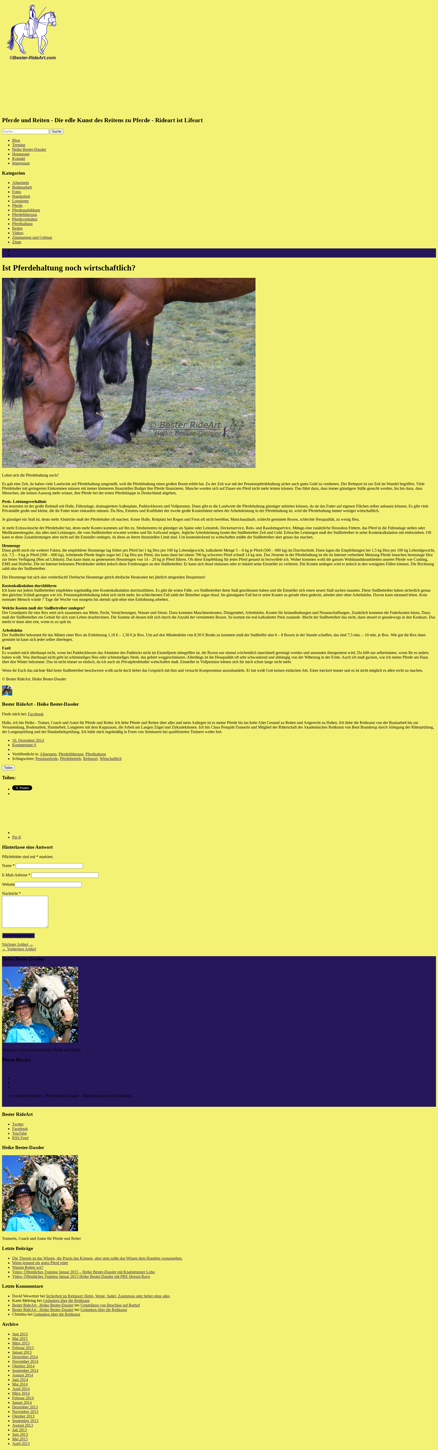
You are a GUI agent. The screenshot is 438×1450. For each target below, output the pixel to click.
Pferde (17, 205)
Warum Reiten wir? (27, 1267)
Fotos (16, 192)
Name (8, 865)
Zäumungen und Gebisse (32, 237)
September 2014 (25, 1370)
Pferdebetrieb (70, 758)
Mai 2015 (20, 1338)
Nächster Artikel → (17, 944)
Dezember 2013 (25, 1407)
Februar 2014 (23, 1398)
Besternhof (21, 1078)
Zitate (16, 242)
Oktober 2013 (23, 1416)
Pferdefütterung (24, 214)
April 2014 (21, 1389)
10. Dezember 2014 (28, 740)
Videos (17, 233)
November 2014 (25, 1361)
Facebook (36, 714)
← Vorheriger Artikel (19, 949)
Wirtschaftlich (111, 758)
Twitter (18, 1124)
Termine (18, 145)
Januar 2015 (22, 1352)
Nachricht (11, 893)
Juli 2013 (19, 1430)
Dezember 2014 (25, 1357)
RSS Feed (20, 1138)
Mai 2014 (20, 1384)
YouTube (19, 1133)
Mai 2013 (20, 1439)
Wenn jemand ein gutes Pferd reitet (40, 1263)
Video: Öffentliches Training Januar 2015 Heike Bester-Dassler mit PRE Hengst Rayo (81, 1276)
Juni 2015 (20, 1334)
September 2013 (25, 1421)
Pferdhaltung (22, 224)
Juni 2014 (20, 1380)
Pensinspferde (46, 758)
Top (5, 1104)
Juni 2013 (20, 1434)
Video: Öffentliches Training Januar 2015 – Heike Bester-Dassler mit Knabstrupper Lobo (83, 1272)
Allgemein (20, 182)
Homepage (21, 154)
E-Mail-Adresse (16, 875)
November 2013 (25, 1411)
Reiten (17, 228)
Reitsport (90, 758)
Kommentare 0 (24, 745)
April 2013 (21, 1443)
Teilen (8, 768)
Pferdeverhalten (24, 219)
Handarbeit (21, 196)
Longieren (20, 201)
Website (8, 884)
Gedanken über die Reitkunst (66, 1300)
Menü (17, 250)
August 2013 (22, 1425)
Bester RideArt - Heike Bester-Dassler (43, 1305)
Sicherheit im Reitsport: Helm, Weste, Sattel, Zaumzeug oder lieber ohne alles (108, 1296)
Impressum (21, 163)
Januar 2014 (22, 1402)
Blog (16, 140)
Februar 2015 (23, 1348)
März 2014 (21, 1393)
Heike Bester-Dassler (29, 149)
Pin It (16, 837)
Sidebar (18, 255)
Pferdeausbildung (26, 210)
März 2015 (21, 1343)
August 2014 (22, 1375)
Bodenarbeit (22, 187)
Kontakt (18, 158)
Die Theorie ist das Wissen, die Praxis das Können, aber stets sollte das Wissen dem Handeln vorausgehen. (97, 1258)
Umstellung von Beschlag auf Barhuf (110, 1305)
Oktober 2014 (23, 1366)
